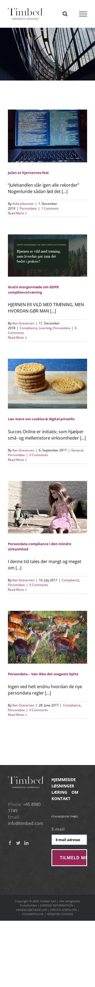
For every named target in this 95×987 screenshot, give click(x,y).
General (77, 450)
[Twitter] (18, 843)
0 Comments (38, 455)
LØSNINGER (62, 785)
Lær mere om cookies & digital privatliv (41, 419)
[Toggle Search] (65, 13)
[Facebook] (10, 843)
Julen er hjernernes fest (28, 172)
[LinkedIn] (26, 843)
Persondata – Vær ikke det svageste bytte (43, 674)
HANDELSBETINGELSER (31, 910)
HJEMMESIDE (63, 779)
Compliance (28, 328)
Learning (45, 328)
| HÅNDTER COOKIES (58, 914)
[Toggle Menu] (83, 14)
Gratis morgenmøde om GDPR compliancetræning (33, 289)
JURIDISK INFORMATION (56, 905)
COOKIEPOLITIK (33, 914)
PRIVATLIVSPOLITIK (63, 910)
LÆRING (59, 792)
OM (75, 792)
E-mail (58, 829)
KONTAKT (60, 798)
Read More (16, 213)
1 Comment (49, 208)
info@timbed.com (25, 823)
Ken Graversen (23, 323)
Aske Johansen (23, 203)
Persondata (28, 208)
